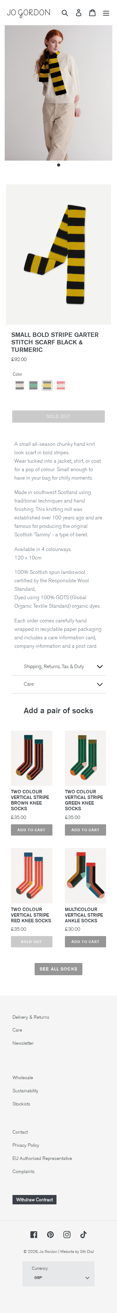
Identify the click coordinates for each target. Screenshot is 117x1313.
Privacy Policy (25, 1145)
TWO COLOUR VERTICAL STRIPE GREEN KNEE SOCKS (84, 800)
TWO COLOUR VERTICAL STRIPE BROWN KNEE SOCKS (30, 800)
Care (17, 1030)
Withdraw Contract (34, 1199)
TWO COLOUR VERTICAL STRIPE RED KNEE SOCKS (31, 915)
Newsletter (23, 1043)
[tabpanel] (58, 89)
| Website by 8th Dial (76, 1251)
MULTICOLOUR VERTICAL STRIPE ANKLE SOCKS (84, 915)
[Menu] (106, 13)
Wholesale (22, 1077)
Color (17, 374)
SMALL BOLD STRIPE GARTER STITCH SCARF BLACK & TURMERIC (55, 342)
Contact (20, 1132)
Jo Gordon (48, 1251)
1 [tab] (59, 165)
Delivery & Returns (30, 1017)
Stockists (21, 1104)
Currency (40, 1268)
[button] (19, 385)
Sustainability (25, 1091)
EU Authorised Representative (42, 1158)
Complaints (23, 1171)
